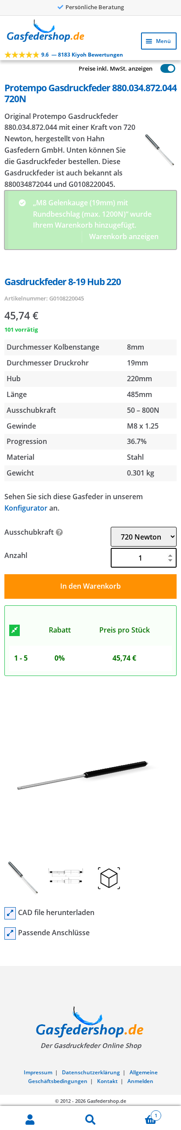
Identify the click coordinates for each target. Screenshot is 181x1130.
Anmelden (140, 1003)
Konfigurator (25, 430)
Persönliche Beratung (94, 7)
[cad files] (10, 836)
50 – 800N (143, 332)
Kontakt (107, 1003)
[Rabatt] (14, 552)
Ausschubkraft (29, 454)
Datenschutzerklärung (91, 994)
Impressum (38, 994)
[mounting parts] (10, 856)
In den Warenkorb (90, 508)
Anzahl (15, 478)
